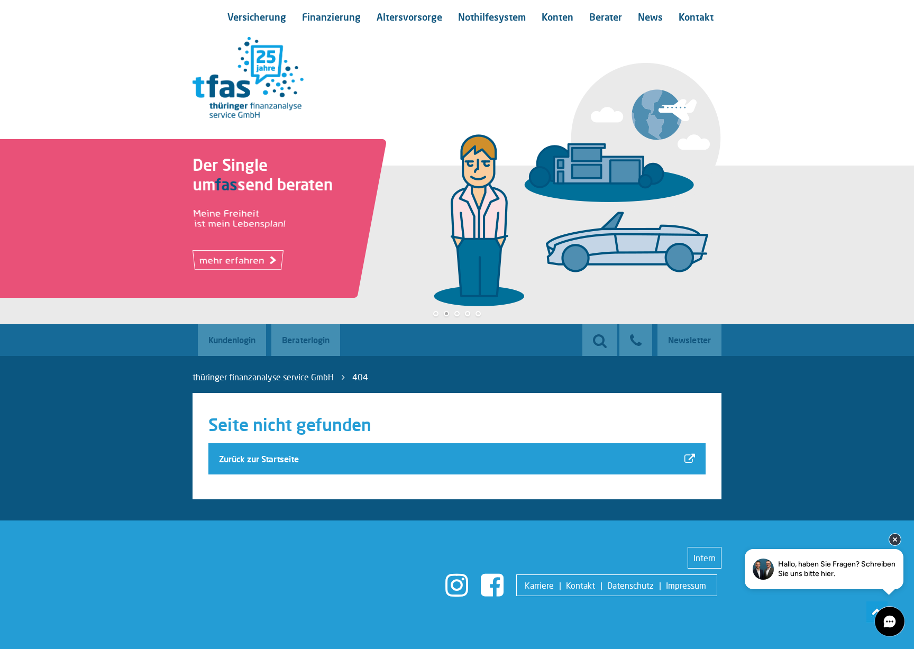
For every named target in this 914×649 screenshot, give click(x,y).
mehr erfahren (233, 262)
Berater (605, 17)
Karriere (539, 585)
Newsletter (689, 340)
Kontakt (696, 17)
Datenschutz (630, 585)
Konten (557, 17)
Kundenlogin (231, 340)
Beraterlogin (306, 340)
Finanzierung (331, 17)
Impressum (686, 585)
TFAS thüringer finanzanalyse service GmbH (248, 77)
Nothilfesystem (492, 17)
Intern (704, 558)
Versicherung (256, 17)
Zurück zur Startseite (259, 459)
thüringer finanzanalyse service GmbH (263, 377)
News (650, 17)
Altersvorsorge (409, 17)
